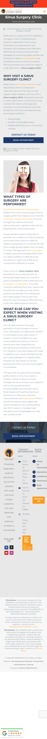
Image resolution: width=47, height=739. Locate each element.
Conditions (40, 476)
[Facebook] (6, 548)
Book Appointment (17, 2)
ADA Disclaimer (20, 665)
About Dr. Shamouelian (40, 464)
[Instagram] (11, 553)
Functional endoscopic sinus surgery (21, 209)
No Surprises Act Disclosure (22, 661)
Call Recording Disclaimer (23, 5)
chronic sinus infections (25, 84)
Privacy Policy (38, 661)
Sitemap (30, 665)
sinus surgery (35, 250)
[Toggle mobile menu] (44, 11)
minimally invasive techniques (18, 219)
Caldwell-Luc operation (16, 284)
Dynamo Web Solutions (28, 668)
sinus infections (29, 58)
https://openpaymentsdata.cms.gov (23, 627)
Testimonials (40, 481)
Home (14, 22)
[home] (8, 451)
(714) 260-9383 (26, 539)
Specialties (40, 472)
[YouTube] (6, 553)
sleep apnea (29, 398)
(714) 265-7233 (31, 2)
